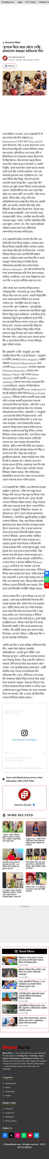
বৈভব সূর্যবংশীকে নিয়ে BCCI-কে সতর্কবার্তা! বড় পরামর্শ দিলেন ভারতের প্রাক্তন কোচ (32, 984)
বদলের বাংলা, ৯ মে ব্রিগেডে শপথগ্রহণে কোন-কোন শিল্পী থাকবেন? (35, 889)
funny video (16, 781)
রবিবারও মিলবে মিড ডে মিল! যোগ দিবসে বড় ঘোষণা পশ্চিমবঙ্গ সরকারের (32, 972)
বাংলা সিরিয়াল (15, 42)
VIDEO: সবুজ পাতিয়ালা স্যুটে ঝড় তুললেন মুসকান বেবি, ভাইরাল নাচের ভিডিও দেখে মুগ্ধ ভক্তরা (12, 837)
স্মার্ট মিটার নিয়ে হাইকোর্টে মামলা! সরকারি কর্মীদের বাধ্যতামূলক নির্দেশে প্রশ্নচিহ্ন (32, 996)
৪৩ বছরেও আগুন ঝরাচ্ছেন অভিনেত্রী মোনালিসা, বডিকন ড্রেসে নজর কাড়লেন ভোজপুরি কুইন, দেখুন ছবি (12, 893)
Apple (19, 2)
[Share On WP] (46, 579)
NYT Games (30, 2)
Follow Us (11, 66)
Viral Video (28, 781)
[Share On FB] (46, 574)
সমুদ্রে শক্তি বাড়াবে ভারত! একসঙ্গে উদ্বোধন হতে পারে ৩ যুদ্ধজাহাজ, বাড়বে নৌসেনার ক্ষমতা (32, 1021)
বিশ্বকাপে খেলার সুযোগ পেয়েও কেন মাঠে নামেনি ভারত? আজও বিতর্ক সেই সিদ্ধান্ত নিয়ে (31, 960)
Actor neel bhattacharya (18, 777)
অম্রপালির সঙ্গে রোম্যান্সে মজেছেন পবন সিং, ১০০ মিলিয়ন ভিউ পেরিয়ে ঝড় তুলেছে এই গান (11, 865)
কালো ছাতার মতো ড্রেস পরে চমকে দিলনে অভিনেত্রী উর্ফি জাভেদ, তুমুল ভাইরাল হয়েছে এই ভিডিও (35, 865)
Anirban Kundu (16, 57)
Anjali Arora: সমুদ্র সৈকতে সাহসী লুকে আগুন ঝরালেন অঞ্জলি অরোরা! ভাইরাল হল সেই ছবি (35, 841)
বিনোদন (8, 42)
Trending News (7, 2)
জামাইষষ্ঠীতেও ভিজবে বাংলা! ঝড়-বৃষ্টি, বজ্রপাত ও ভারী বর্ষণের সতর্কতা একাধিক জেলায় (33, 1008)
